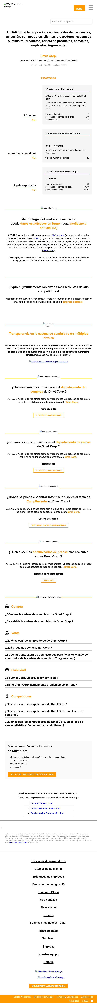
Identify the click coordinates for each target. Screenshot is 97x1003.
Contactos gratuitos (48, 415)
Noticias (48, 580)
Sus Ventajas (48, 899)
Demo (79, 8)
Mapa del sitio (87, 996)
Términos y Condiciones (18, 842)
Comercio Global (48, 892)
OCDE (36, 238)
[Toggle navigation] (91, 7)
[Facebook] (44, 977)
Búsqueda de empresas (48, 876)
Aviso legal (74, 1000)
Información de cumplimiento (49, 525)
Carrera (49, 962)
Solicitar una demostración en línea (32, 774)
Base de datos (48, 930)
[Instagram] (57, 977)
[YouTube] (50, 977)
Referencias (48, 250)
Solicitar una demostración (48, 985)
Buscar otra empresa (62, 21)
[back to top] (1, 827)
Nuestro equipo (48, 954)
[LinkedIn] (38, 977)
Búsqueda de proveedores (48, 861)
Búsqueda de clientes (49, 869)
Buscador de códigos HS (48, 884)
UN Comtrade (57, 235)
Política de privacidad (43, 996)
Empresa (48, 946)
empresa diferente (73, 301)
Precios (49, 915)
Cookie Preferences (22, 996)
